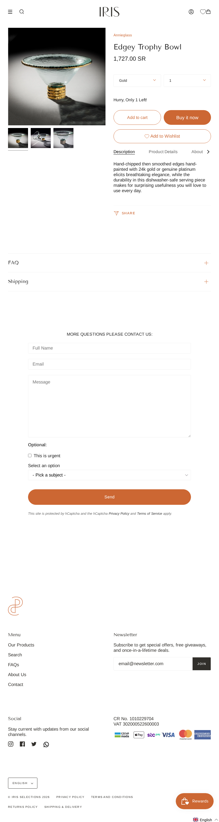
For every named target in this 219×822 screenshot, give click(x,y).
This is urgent (46, 455)
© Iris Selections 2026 (29, 796)
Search (15, 654)
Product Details (163, 151)
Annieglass (123, 35)
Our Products (21, 644)
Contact (15, 684)
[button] (206, 819)
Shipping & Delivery (63, 806)
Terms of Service (149, 513)
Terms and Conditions (112, 796)
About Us (17, 674)
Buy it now (187, 117)
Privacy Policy (119, 513)
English (21, 783)
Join (201, 663)
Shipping (18, 281)
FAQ (13, 263)
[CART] (208, 12)
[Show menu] (12, 12)
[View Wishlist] (203, 11)
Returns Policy (23, 806)
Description (124, 151)
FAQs (13, 664)
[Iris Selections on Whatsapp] (46, 745)
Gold (123, 81)
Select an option (44, 466)
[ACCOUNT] (191, 12)
